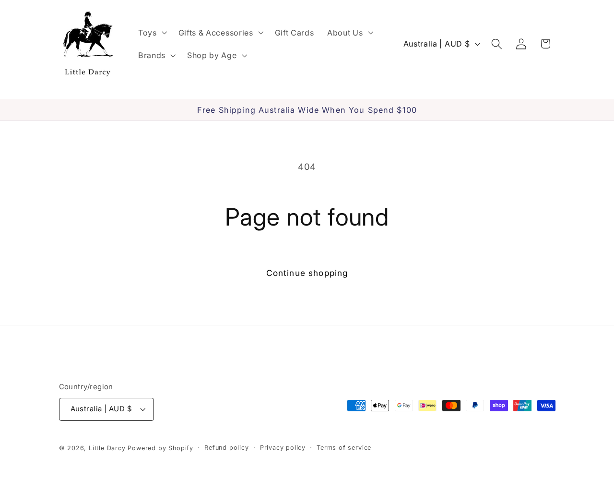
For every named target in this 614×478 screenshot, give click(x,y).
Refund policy (226, 447)
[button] (151, 32)
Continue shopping (307, 273)
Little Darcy (107, 448)
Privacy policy (283, 447)
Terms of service (344, 447)
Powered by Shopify (160, 448)
